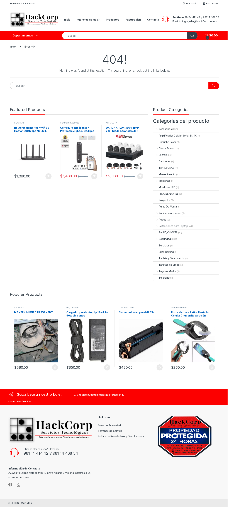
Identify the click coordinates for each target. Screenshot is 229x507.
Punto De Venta (168, 206)
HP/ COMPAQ (73, 307)
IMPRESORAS (166, 167)
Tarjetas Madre (167, 271)
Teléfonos (165, 277)
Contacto (153, 19)
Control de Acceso (69, 122)
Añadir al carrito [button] (48, 176)
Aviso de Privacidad (109, 425)
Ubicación (191, 3)
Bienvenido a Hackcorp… (23, 3)
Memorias (164, 180)
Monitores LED (167, 187)
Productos (112, 19)
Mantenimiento (167, 174)
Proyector (164, 200)
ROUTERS (19, 122)
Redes (162, 219)
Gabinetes (164, 161)
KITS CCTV (112, 122)
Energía (163, 154)
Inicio (67, 19)
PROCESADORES (168, 193)
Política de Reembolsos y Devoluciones (121, 436)
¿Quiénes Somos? (88, 19)
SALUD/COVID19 (168, 232)
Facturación (212, 3)
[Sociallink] (10, 485)
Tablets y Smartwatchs (172, 258)
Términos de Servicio (110, 430)
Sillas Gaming (166, 251)
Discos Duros (166, 148)
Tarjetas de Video (169, 264)
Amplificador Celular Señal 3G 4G (178, 135)
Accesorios (165, 128)
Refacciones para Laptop (173, 225)
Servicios (164, 245)
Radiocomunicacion (170, 213)
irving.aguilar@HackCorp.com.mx (198, 21)
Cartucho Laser (167, 142)
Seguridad (165, 238)
